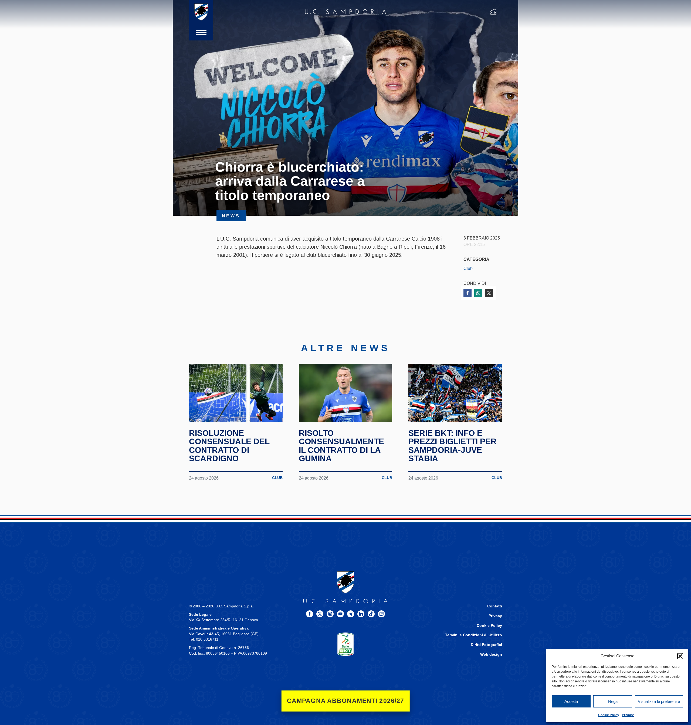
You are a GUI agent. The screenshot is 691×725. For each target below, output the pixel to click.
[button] (680, 656)
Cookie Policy (608, 715)
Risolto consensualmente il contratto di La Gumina (341, 446)
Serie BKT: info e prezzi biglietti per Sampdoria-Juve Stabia (452, 446)
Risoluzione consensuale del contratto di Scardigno (229, 446)
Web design (491, 654)
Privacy (628, 715)
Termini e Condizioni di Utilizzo (473, 635)
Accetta (571, 701)
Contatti (494, 606)
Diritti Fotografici (486, 645)
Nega (613, 701)
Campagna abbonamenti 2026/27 (345, 700)
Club (468, 268)
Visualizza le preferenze (659, 701)
